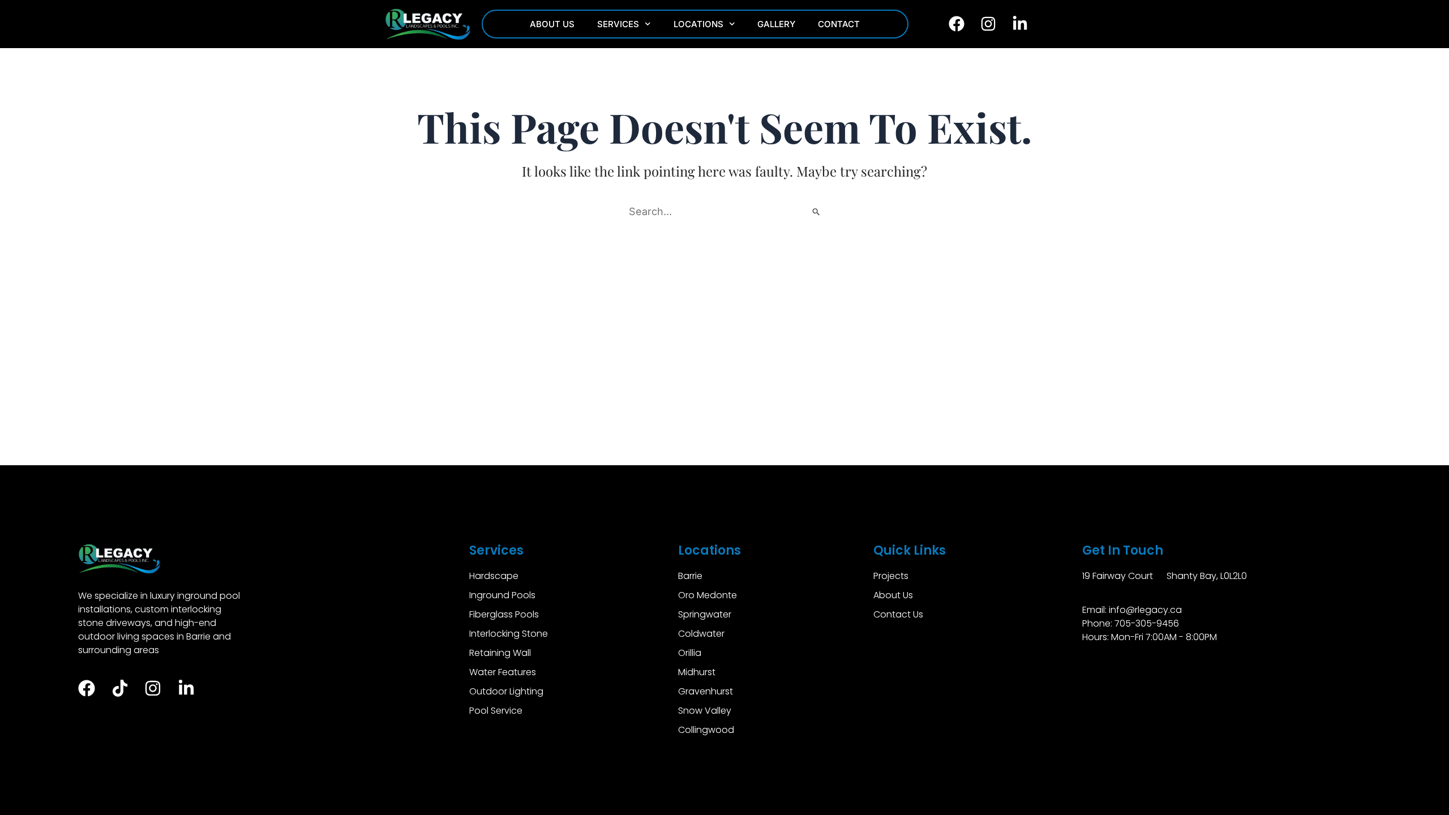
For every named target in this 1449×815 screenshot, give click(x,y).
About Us (552, 24)
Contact (839, 24)
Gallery (776, 24)
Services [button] (618, 24)
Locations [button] (698, 24)
